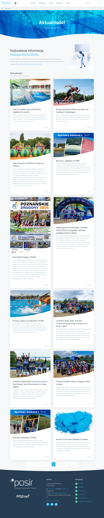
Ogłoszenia (59, 3)
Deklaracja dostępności (86, 501)
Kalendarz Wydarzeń (33, 64)
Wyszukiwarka (83, 498)
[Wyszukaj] (100, 3)
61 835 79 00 (51, 489)
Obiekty (33, 3)
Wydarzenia (42, 3)
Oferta (51, 3)
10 (69, 464)
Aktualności (82, 490)
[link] (15, 3)
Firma (68, 3)
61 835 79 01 (65, 489)
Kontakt (81, 483)
